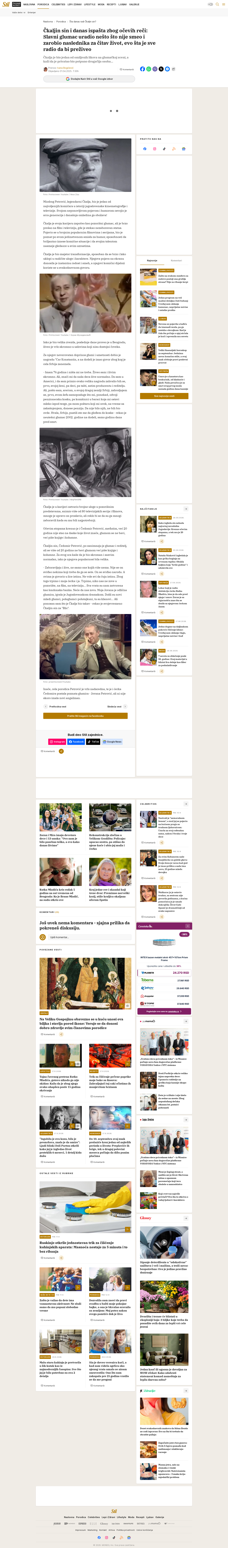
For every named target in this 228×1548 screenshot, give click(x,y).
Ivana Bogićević (65, 68)
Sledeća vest (114, 706)
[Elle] (93, 1523)
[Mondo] (69, 1523)
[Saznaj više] (185, 1021)
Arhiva (112, 1530)
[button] (126, 69)
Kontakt (103, 1530)
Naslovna (48, 21)
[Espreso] (82, 1523)
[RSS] (174, 149)
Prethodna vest (57, 706)
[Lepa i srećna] (116, 1523)
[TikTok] (164, 149)
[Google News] (183, 149)
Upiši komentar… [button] (59, 937)
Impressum (80, 1530)
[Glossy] (104, 1523)
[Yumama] (154, 1523)
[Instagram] (154, 149)
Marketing (92, 1530)
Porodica (61, 21)
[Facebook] (145, 149)
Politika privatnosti (126, 1530)
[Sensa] (141, 1523)
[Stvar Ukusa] (169, 1523)
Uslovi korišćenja (144, 1530)
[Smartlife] (128, 1523)
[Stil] (6, 4)
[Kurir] (57, 1523)
